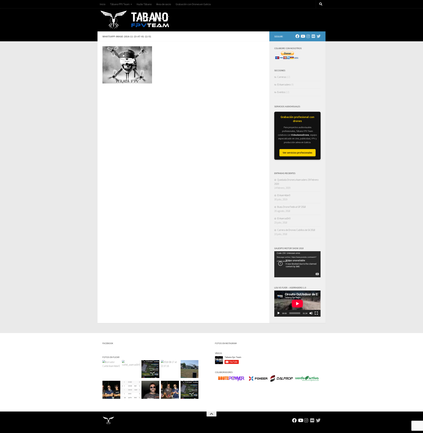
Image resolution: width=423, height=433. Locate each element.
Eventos (281, 92)
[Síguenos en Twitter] (319, 36)
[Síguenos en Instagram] (308, 36)
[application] (297, 264)
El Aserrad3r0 (283, 218)
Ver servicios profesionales (297, 152)
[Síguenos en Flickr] (313, 36)
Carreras (281, 77)
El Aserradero (284, 84)
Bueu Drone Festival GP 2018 (291, 206)
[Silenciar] (311, 313)
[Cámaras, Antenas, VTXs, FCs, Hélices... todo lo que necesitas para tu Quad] (258, 380)
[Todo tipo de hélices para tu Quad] (281, 380)
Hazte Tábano (144, 4)
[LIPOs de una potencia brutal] (231, 380)
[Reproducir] (278, 313)
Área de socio (163, 4)
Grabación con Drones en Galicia (193, 4)
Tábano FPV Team (120, 4)
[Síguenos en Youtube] (303, 36)
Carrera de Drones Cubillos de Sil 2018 (296, 230)
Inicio (102, 4)
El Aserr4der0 (283, 195)
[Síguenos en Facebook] (297, 36)
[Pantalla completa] (316, 313)
